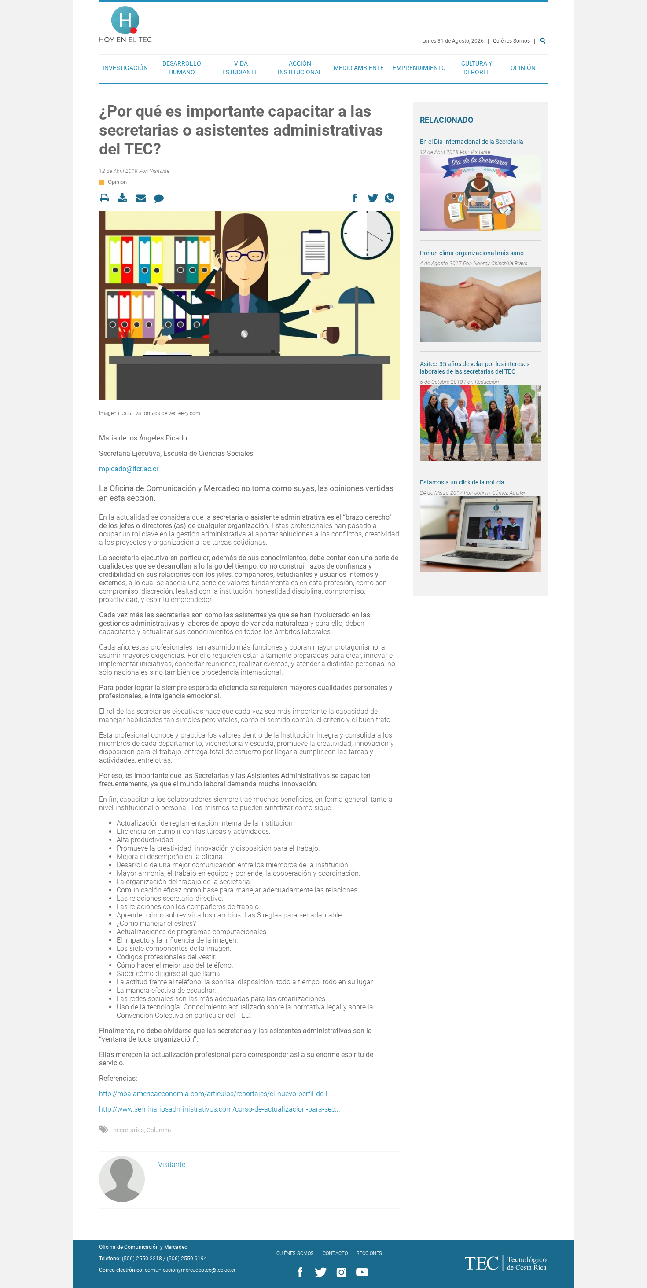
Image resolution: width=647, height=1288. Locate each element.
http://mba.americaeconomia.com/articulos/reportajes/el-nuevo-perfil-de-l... (216, 1094)
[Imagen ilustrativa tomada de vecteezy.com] (249, 305)
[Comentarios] (161, 198)
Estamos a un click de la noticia (462, 482)
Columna (159, 1130)
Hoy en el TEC (125, 22)
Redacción (487, 382)
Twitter (319, 1272)
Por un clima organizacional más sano (472, 253)
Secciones (369, 1253)
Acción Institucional (300, 68)
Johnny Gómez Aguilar (500, 493)
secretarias (129, 1130)
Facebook (298, 1272)
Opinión (523, 67)
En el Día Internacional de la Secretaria (471, 141)
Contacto (335, 1253)
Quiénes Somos (511, 41)
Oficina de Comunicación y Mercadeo (143, 1247)
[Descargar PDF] (125, 198)
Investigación (125, 67)
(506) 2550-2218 (142, 1258)
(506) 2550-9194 (187, 1258)
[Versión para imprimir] (107, 198)
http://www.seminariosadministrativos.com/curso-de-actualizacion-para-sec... (219, 1109)
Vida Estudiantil (241, 68)
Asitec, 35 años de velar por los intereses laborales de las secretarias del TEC (474, 367)
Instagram (340, 1272)
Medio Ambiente (359, 67)
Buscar (544, 69)
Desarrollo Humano (181, 68)
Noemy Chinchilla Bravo (501, 264)
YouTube (360, 1272)
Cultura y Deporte (476, 68)
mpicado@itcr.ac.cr (128, 469)
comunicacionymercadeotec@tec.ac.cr (190, 1270)
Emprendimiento (419, 67)
